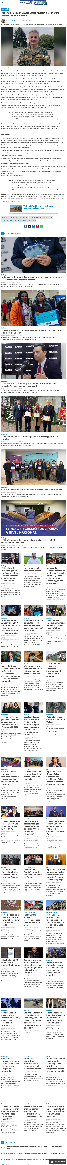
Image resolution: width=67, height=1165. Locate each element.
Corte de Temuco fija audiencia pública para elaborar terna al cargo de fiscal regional (11, 920)
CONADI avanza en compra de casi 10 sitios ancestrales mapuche (31, 489)
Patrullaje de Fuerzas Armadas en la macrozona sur (19, 221)
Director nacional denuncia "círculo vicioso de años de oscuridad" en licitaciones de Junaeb (54, 968)
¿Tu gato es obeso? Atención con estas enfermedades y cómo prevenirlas (33, 670)
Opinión (26, 566)
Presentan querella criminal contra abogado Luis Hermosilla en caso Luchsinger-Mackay (33, 1111)
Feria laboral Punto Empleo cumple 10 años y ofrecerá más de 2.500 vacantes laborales (55, 1111)
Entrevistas (5, 867)
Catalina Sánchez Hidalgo (14, 21)
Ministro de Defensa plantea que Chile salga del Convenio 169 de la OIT (10, 825)
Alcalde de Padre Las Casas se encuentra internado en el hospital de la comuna (54, 670)
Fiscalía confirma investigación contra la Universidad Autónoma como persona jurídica (55, 1018)
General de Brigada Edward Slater (41, 217)
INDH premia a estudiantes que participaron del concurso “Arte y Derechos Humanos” (31, 827)
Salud (26, 664)
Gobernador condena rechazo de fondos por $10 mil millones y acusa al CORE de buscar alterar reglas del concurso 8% (55, 576)
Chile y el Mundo (29, 912)
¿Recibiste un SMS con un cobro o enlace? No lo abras (10, 962)
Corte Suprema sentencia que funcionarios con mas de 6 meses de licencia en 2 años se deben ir (56, 921)
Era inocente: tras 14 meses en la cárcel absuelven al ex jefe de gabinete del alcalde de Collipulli (33, 966)
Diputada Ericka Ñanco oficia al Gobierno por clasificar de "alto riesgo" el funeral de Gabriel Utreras (55, 777)
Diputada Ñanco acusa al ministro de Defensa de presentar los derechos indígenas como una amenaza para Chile (10, 674)
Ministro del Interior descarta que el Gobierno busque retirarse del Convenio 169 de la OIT (55, 827)
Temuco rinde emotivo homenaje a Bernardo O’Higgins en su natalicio (29, 437)
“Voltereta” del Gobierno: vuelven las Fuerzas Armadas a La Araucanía (38, 207)
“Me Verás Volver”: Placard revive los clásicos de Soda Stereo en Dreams (10, 873)
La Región (5, 9)
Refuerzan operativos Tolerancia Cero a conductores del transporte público (32, 1063)
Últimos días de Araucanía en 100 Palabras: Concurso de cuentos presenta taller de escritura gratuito (31, 278)
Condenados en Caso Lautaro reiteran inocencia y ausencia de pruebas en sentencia (10, 1019)
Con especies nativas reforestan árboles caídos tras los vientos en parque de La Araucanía (10, 1064)
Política (49, 566)
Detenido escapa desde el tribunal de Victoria (55, 719)
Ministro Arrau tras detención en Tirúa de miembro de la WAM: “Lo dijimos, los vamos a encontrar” (10, 1112)
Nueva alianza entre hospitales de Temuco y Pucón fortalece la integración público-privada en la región (55, 1064)
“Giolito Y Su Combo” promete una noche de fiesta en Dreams (33, 873)
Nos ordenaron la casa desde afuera (32, 569)
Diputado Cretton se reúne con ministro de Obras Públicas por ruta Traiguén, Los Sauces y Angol (55, 874)
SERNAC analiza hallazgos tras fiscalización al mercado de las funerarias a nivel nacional (30, 541)
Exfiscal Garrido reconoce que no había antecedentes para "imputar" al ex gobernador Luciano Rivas (28, 384)
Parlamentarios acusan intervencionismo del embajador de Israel (32, 920)
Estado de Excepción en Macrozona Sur (14, 217)
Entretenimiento (29, 867)
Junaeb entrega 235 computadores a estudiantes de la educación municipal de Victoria (32, 331)
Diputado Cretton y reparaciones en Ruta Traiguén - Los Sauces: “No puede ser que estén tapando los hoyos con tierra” (33, 1020)
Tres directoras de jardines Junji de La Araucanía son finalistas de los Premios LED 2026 (10, 722)
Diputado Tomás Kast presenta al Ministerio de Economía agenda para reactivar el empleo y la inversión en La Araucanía (32, 726)
